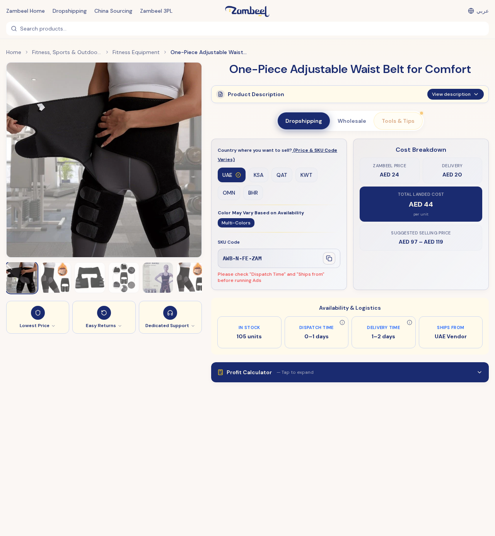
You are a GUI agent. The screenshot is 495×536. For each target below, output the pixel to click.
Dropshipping (70, 10)
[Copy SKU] (329, 258)
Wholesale (352, 120)
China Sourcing (113, 10)
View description (451, 94)
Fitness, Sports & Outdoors (67, 52)
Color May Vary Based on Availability (261, 213)
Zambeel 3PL (156, 10)
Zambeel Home (25, 10)
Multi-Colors (236, 223)
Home (13, 52)
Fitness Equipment (136, 52)
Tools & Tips (398, 120)
